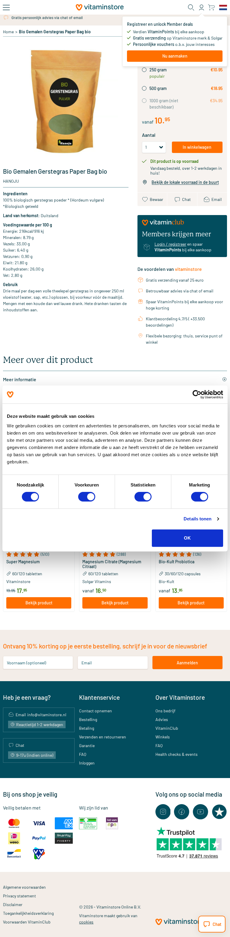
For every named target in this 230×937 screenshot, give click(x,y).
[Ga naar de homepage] (100, 7)
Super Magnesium (23, 561)
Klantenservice (99, 697)
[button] (38, 554)
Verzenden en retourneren (102, 736)
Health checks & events (176, 754)
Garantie (87, 745)
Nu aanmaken (174, 55)
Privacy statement (19, 895)
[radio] (144, 69)
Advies (161, 719)
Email (86, 662)
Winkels (162, 736)
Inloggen (87, 762)
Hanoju (11, 181)
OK (187, 537)
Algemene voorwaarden (24, 887)
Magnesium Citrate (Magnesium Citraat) (111, 564)
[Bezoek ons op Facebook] (181, 811)
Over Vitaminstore (180, 697)
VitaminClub (166, 728)
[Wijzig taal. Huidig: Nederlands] (223, 7)
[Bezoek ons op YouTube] (200, 811)
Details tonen (197, 518)
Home (8, 31)
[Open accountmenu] (201, 7)
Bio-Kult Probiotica (176, 561)
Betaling (86, 728)
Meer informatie (19, 379)
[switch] (86, 496)
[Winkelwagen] (211, 7)
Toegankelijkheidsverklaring (28, 913)
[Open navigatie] (6, 7)
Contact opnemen (95, 710)
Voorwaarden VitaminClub (27, 921)
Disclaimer (12, 904)
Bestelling (88, 719)
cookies (86, 921)
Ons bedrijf (165, 710)
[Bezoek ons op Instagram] (163, 811)
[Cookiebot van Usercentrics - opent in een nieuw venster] (197, 394)
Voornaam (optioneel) (26, 662)
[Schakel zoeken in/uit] (191, 7)
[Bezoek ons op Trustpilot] (219, 811)
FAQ (82, 754)
